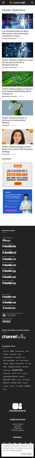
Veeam (27, 386)
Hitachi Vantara (19, 363)
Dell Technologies (9, 360)
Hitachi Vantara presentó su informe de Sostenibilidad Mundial (14, 120)
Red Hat (6, 383)
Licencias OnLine (10, 376)
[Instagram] (10, 443)
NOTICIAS (5, 7)
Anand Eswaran (19, 351)
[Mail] (20, 443)
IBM (29, 363)
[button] (3, 2)
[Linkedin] (15, 443)
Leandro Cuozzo (16, 373)
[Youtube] (31, 443)
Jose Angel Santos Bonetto (9, 38)
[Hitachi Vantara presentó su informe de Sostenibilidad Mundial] (17, 107)
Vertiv (5, 389)
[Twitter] (25, 443)
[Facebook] (4, 443)
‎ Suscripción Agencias (17, 430)
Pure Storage (25, 380)
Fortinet (5, 363)
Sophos (12, 386)
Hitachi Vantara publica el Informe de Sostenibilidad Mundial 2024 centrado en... (17, 91)
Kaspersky (17, 370)
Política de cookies (17, 450)
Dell (24, 357)
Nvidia (13, 380)
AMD (12, 351)
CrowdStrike (17, 357)
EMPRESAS (27, 7)
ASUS (27, 351)
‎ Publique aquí (17, 428)
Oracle (19, 380)
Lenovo (25, 373)
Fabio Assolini (24, 360)
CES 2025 (5, 354)
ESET (17, 360)
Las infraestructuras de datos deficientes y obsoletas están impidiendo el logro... (15, 33)
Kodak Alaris (6, 373)
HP (26, 363)
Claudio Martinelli (8, 357)
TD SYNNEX (19, 386)
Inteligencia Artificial (14, 367)
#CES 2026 (6, 351)
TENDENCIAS (16, 7)
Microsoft (6, 380)
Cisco (19, 354)
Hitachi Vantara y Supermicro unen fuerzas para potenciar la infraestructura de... (17, 62)
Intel (5, 367)
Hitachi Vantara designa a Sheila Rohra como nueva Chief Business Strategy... (17, 149)
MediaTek (21, 376)
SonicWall (5, 386)
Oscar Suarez (6, 154)
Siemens (25, 383)
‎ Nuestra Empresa (17, 424)
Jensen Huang (7, 370)
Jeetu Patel (25, 367)
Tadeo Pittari (6, 125)
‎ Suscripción (17, 426)
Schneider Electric (15, 383)
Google (11, 363)
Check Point (12, 354)
